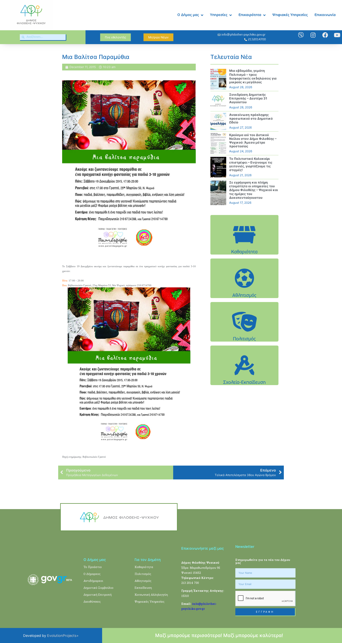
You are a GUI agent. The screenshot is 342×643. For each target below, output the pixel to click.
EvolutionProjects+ (63, 636)
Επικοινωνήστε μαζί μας (202, 548)
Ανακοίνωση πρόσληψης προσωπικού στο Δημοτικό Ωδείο (251, 118)
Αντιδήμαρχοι (93, 581)
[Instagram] (313, 35)
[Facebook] (325, 35)
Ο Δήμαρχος (92, 574)
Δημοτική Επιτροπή (98, 595)
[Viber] (301, 35)
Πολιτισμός (143, 574)
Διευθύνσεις (92, 601)
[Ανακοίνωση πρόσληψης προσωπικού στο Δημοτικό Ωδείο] (218, 121)
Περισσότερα (244, 244)
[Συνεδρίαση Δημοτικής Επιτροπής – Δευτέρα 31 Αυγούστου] (218, 101)
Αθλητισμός (143, 581)
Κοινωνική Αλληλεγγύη (151, 595)
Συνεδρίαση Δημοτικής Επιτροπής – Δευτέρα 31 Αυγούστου (248, 98)
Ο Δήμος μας (188, 15)
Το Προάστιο (93, 567)
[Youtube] (337, 35)
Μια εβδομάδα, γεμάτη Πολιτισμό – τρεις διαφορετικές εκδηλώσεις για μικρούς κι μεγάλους (252, 76)
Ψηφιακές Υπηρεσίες (290, 15)
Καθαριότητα (144, 567)
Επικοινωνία (325, 15)
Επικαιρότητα (249, 15)
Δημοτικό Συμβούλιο (98, 588)
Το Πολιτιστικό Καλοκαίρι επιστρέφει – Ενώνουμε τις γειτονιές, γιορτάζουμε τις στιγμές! (250, 164)
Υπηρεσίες (218, 15)
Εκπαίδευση (143, 588)
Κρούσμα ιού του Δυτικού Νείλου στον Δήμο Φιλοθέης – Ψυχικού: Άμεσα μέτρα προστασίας (252, 140)
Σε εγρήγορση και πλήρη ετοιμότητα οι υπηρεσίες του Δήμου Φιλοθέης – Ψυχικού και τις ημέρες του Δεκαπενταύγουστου (253, 190)
